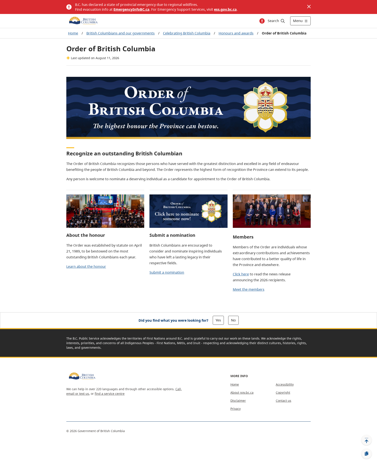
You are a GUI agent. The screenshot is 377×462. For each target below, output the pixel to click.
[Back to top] (366, 440)
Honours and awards (236, 33)
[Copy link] (366, 453)
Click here (241, 274)
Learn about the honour (86, 266)
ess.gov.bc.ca (225, 9)
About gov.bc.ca (242, 392)
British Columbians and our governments (120, 33)
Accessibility (285, 384)
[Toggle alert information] (262, 21)
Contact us (283, 400)
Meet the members (248, 289)
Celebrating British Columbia (186, 33)
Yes (218, 320)
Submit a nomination (166, 272)
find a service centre (110, 394)
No (233, 320)
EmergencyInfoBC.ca (131, 9)
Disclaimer (238, 400)
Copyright (283, 392)
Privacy (235, 409)
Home (73, 33)
